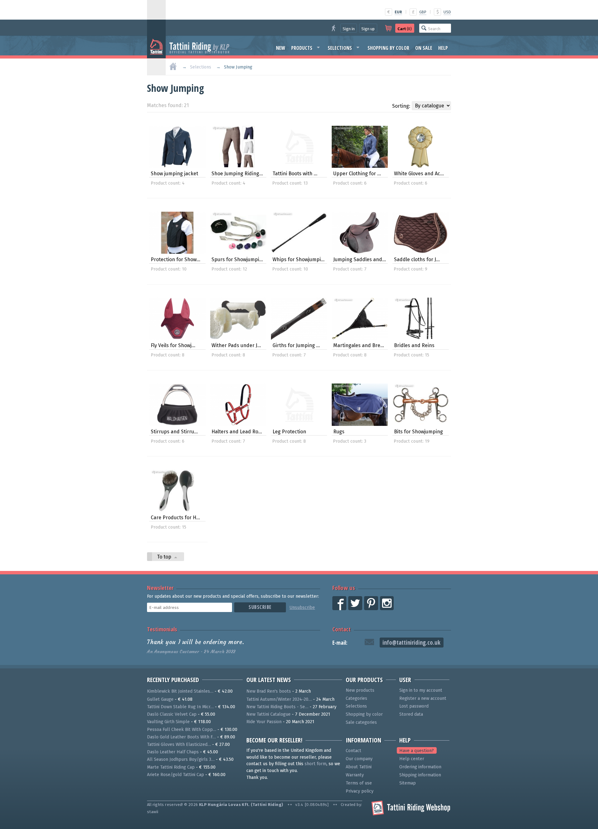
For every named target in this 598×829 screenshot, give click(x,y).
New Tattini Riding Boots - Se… (277, 706)
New (280, 48)
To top (165, 557)
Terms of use (359, 783)
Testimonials (162, 629)
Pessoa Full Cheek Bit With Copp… (181, 729)
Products (301, 48)
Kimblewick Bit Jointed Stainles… (180, 691)
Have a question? (416, 750)
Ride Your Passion (264, 721)
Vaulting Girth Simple (168, 721)
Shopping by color (388, 48)
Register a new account (422, 698)
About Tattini (359, 767)
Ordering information (420, 767)
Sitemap (407, 783)
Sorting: (401, 106)
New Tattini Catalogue (268, 714)
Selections (340, 48)
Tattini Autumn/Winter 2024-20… (279, 699)
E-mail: (339, 642)
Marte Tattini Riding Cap (171, 767)
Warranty (355, 775)
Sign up (368, 28)
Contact (341, 629)
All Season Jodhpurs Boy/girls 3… (181, 759)
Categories (356, 698)
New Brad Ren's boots (268, 691)
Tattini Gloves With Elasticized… (179, 744)
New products (360, 690)
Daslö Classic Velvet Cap (172, 714)
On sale (423, 48)
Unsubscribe (302, 607)
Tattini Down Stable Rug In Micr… (180, 706)
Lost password (414, 706)
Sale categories (361, 722)
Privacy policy (359, 791)
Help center (411, 758)
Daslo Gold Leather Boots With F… (181, 737)
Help (443, 48)
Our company (359, 758)
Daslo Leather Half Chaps (173, 752)
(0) (404, 28)
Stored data (411, 714)
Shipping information (420, 775)
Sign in (349, 28)
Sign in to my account (420, 690)
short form (315, 763)
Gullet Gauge (160, 699)
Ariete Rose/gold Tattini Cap (175, 774)
